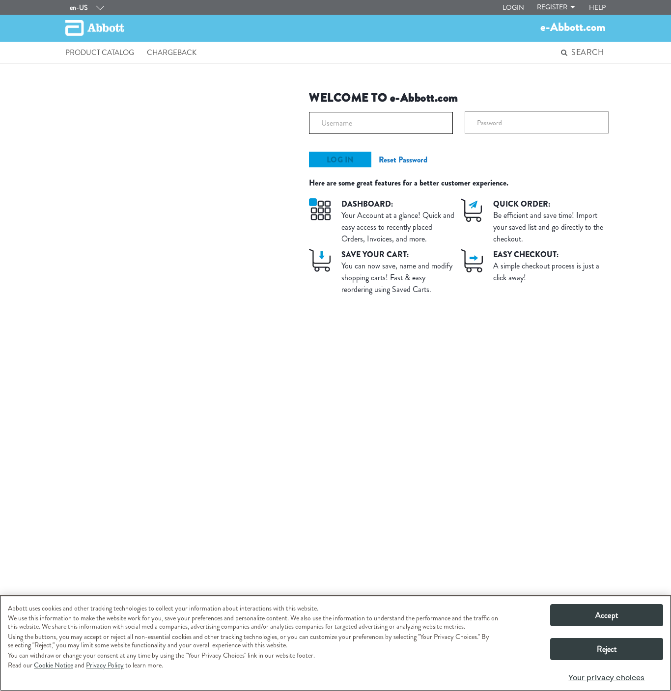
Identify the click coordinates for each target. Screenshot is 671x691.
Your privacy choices (606, 678)
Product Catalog (99, 52)
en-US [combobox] (78, 7)
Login (513, 7)
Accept (606, 615)
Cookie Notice (53, 665)
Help (597, 7)
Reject (607, 649)
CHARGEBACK (171, 52)
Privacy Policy (105, 665)
